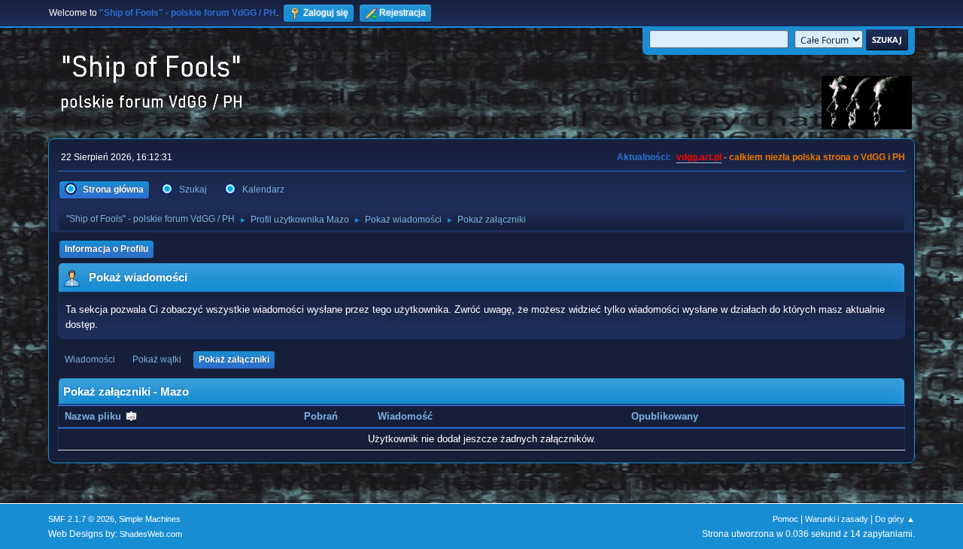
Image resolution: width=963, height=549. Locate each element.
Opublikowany (664, 416)
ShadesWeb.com (151, 533)
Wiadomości (90, 359)
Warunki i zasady (836, 518)
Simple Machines (150, 518)
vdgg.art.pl (698, 157)
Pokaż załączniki (234, 359)
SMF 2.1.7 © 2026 (81, 518)
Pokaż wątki (156, 359)
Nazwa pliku (94, 416)
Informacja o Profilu (106, 249)
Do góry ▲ (895, 518)
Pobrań (321, 416)
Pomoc (785, 518)
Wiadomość (405, 416)
